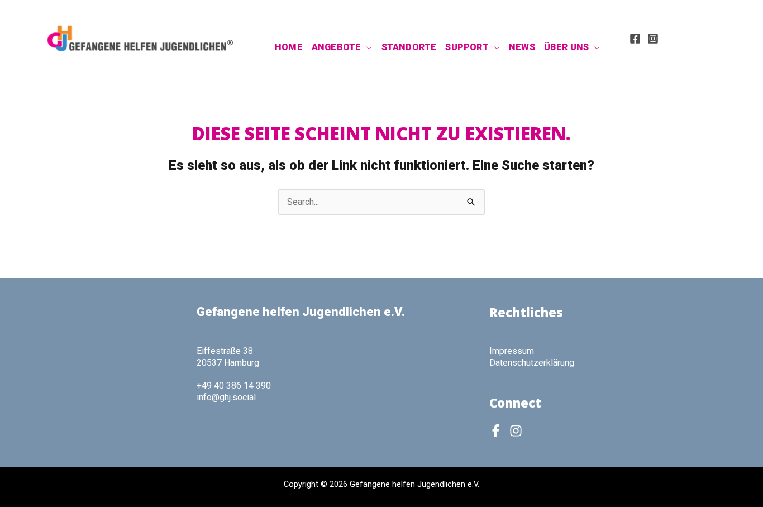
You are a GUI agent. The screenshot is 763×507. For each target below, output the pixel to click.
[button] (366, 47)
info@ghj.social (226, 397)
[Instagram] (653, 38)
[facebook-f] (498, 430)
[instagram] (517, 430)
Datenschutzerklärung (531, 362)
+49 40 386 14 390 (234, 385)
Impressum (511, 351)
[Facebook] (635, 38)
